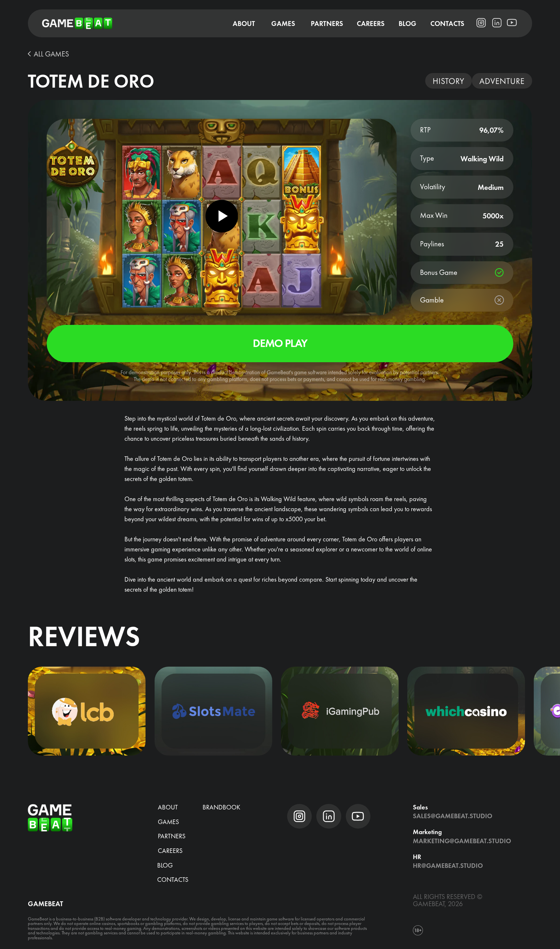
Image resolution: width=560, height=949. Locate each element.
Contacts (172, 879)
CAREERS (170, 850)
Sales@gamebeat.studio (452, 816)
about (168, 807)
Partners (171, 836)
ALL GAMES (51, 54)
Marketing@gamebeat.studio (462, 841)
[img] (87, 711)
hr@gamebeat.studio (448, 865)
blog (165, 865)
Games (168, 822)
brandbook (221, 807)
